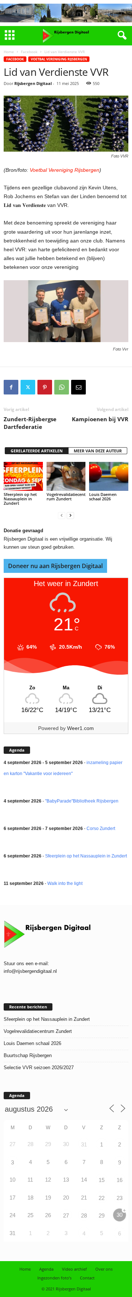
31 (84, 1144)
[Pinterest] (44, 387)
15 (101, 1180)
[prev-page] (61, 515)
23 (119, 1198)
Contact (87, 1278)
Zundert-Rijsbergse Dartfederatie (30, 422)
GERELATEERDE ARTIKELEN (37, 450)
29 (101, 1215)
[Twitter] (28, 387)
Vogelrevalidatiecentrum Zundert (66, 496)
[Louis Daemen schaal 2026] (108, 476)
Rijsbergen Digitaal (33, 83)
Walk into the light (64, 883)
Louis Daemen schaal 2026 (103, 496)
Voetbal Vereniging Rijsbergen (59, 59)
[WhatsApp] (61, 387)
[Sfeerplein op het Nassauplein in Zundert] (23, 476)
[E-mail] (78, 387)
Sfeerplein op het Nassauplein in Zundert (20, 499)
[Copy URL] (95, 387)
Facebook (29, 51)
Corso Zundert (101, 828)
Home (9, 51)
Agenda (46, 1269)
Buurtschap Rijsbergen (28, 1055)
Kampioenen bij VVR (100, 419)
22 (101, 1198)
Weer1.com (80, 728)
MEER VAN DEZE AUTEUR (98, 450)
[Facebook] (11, 387)
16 (119, 1180)
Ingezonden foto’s (54, 1278)
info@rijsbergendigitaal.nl (30, 971)
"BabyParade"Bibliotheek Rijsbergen (81, 801)
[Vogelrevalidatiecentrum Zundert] (66, 476)
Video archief (74, 1269)
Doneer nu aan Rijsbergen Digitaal (55, 566)
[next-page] (70, 515)
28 (84, 1215)
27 (66, 1215)
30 (119, 1215)
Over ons (104, 1269)
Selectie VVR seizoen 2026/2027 (39, 1067)
